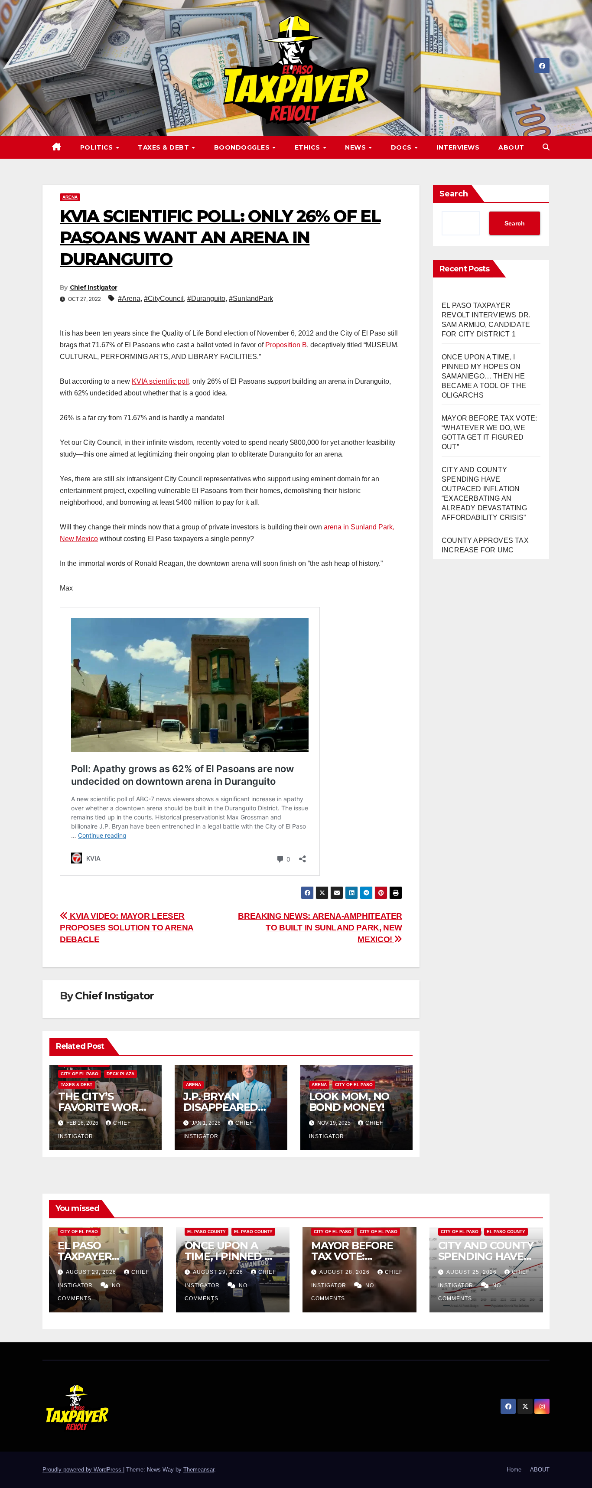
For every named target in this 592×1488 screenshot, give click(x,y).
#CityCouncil (164, 298)
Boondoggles (243, 147)
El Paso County (206, 1231)
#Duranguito (206, 298)
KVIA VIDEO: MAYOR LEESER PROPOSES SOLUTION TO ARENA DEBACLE (127, 927)
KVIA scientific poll (160, 381)
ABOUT (511, 147)
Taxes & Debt (164, 147)
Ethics (308, 147)
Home (514, 1469)
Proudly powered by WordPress (82, 1469)
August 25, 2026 (472, 1272)
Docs (402, 147)
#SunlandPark (251, 298)
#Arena (129, 298)
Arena (70, 197)
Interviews (457, 147)
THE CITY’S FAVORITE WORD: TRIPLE (103, 1107)
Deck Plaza (120, 1073)
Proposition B (286, 345)
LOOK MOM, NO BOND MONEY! (349, 1101)
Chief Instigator (93, 287)
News (356, 147)
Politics (97, 147)
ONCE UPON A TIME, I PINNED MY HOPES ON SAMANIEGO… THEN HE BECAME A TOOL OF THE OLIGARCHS (484, 376)
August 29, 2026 (92, 1272)
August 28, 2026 (345, 1272)
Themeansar (198, 1469)
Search (453, 194)
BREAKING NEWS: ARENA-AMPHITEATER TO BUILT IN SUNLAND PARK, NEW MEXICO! (320, 927)
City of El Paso (79, 1073)
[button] (546, 147)
